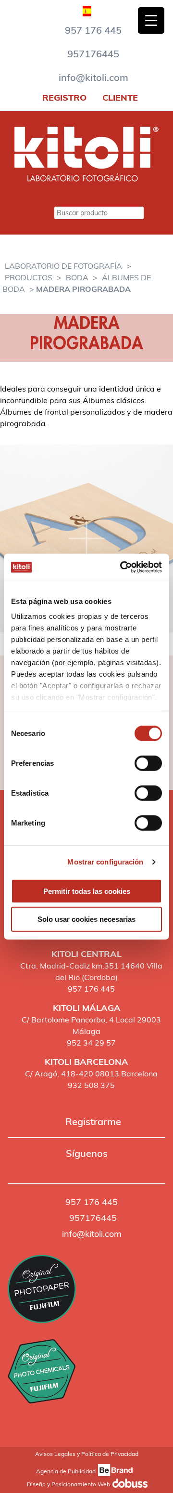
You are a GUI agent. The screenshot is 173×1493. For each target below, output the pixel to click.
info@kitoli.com (93, 77)
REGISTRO (63, 97)
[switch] (148, 763)
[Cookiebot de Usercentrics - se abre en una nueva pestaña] (122, 567)
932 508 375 (91, 1085)
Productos (28, 277)
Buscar (39, 212)
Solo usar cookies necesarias (86, 919)
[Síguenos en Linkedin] (52, 1167)
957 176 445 (93, 30)
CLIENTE (119, 97)
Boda (77, 277)
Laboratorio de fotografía (63, 266)
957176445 (93, 54)
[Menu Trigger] (151, 20)
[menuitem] (87, 9)
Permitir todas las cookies (86, 891)
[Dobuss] (128, 1484)
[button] (12, 1168)
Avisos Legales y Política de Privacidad (86, 1453)
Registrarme (93, 1121)
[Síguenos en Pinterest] (39, 1167)
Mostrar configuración (105, 862)
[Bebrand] (114, 1471)
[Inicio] (86, 178)
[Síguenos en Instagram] (25, 1167)
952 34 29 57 (91, 1043)
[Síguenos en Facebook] (12, 1167)
